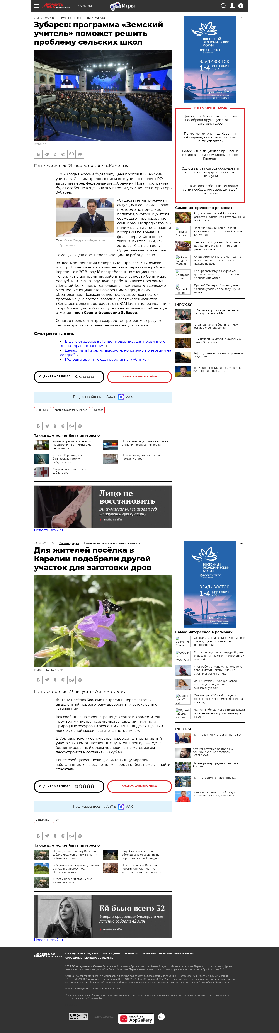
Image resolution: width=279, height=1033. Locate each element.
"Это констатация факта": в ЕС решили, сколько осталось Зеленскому (213, 752)
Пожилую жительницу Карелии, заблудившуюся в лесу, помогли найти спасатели (210, 137)
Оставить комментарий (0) (140, 376)
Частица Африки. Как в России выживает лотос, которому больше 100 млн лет (218, 231)
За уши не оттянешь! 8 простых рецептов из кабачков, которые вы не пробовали (219, 217)
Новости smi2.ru (48, 530)
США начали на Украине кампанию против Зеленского (217, 341)
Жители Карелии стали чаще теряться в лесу (72, 880)
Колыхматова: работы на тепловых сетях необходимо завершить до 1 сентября (210, 189)
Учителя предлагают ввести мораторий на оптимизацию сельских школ (72, 445)
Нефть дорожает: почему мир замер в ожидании (218, 355)
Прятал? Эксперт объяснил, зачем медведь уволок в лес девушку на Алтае (217, 289)
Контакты (131, 953)
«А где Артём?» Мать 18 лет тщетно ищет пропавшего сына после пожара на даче (217, 260)
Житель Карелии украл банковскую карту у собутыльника (68, 459)
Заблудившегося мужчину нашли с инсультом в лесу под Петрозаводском (76, 868)
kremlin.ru (41, 144)
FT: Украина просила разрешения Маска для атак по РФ (216, 312)
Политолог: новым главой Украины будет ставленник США (217, 369)
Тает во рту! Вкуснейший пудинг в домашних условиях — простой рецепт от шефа (217, 246)
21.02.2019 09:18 (44, 17)
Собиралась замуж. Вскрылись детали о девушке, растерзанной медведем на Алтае (216, 274)
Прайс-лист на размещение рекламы (168, 953)
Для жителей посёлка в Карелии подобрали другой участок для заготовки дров (210, 120)
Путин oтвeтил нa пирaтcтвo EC (214, 777)
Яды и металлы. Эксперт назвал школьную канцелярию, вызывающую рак (215, 684)
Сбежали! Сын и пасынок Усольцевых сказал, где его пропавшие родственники (219, 641)
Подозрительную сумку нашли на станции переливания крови (145, 443)
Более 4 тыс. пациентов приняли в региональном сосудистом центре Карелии (210, 154)
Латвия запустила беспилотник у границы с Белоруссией (215, 326)
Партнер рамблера (103, 1016)
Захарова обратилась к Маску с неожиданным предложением (214, 794)
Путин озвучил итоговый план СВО (217, 734)
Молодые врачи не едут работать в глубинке (105, 359)
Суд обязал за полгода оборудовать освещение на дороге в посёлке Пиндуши (210, 172)
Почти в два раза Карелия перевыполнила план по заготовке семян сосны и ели (141, 868)
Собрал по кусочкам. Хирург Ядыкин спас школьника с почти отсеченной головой (219, 656)
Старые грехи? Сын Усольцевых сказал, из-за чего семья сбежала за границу (218, 699)
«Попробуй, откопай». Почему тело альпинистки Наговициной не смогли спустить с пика (218, 670)
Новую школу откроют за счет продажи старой (142, 457)
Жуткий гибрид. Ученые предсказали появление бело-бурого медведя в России (219, 713)
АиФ (60, 669)
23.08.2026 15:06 (44, 543)
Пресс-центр (111, 953)
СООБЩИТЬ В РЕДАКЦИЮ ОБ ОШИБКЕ (89, 958)
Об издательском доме (81, 953)
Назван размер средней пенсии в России (215, 765)
